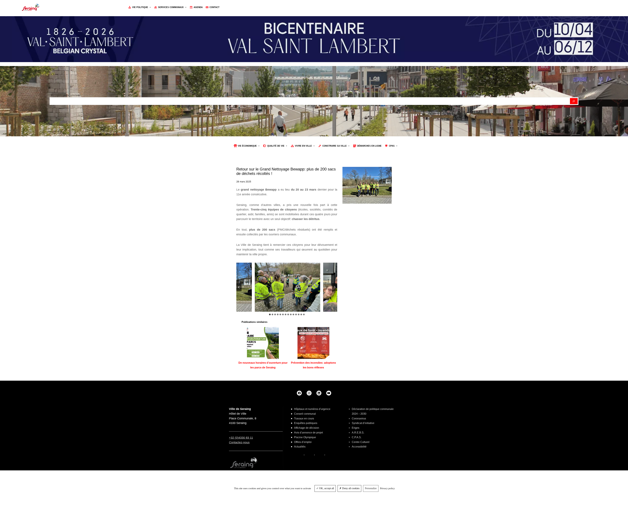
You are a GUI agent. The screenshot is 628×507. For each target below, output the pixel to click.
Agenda (198, 7)
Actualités (299, 446)
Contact (214, 7)
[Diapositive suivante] (334, 287)
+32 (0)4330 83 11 (241, 437)
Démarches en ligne (369, 146)
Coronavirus (359, 418)
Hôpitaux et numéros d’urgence (312, 409)
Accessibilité (359, 446)
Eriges (355, 427)
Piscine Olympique (305, 437)
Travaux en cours (304, 418)
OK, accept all (326, 488)
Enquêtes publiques (305, 423)
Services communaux (171, 7)
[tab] (270, 314)
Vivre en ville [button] (303, 146)
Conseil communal (305, 413)
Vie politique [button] (140, 7)
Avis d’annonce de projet (308, 432)
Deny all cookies (350, 488)
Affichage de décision (306, 427)
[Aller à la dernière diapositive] (239, 287)
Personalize (371, 488)
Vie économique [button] (247, 146)
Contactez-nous (239, 442)
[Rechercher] (574, 101)
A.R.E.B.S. (358, 432)
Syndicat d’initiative (363, 423)
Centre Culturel (360, 442)
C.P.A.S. (356, 437)
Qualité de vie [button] (275, 146)
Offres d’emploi (303, 442)
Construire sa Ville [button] (334, 146)
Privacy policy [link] (387, 488)
